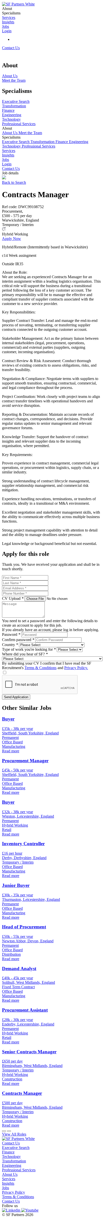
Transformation (43, 142)
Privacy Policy (13, 1192)
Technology (12, 146)
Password (11, 634)
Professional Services (38, 146)
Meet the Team (30, 133)
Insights (8, 155)
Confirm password (18, 640)
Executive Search (16, 142)
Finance (62, 142)
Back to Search (14, 182)
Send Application (16, 697)
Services (8, 151)
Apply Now (11, 238)
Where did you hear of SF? (25, 654)
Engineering (78, 142)
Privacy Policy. (76, 668)
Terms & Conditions (40, 668)
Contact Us (11, 48)
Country (10, 645)
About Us (10, 133)
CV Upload (13, 598)
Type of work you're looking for (29, 649)
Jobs (5, 159)
